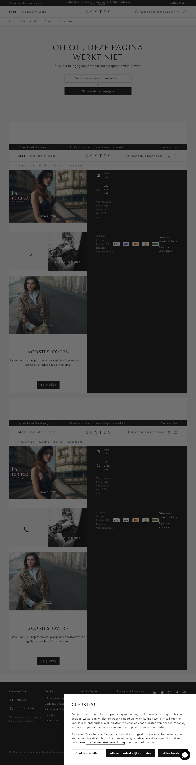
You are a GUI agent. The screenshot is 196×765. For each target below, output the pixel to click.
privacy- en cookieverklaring (105, 742)
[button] (185, 754)
